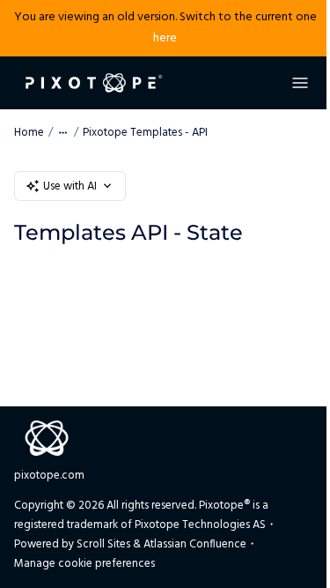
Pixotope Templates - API (145, 132)
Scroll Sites (103, 544)
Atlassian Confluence (194, 544)
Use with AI (70, 186)
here (165, 38)
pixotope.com (49, 475)
